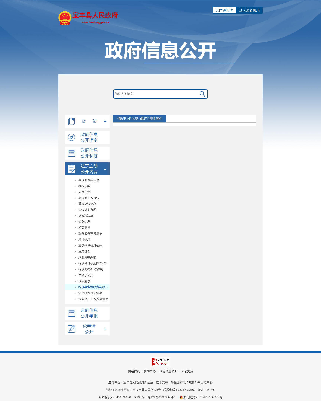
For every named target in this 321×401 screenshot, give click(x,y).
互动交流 (187, 371)
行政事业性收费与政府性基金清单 (94, 287)
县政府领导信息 (88, 180)
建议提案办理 (87, 209)
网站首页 (134, 371)
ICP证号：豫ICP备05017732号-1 (155, 397)
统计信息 (84, 239)
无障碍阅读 (224, 10)
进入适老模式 (249, 10)
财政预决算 (85, 215)
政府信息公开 (168, 371)
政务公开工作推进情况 (93, 299)
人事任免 (84, 192)
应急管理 (84, 251)
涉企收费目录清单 (90, 293)
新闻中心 (150, 371)
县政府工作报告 (88, 197)
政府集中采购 (87, 257)
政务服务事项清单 (90, 233)
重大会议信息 (87, 203)
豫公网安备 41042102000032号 (203, 397)
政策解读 (84, 281)
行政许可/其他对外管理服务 (94, 263)
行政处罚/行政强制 (90, 269)
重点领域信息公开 (90, 245)
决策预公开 (85, 275)
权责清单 (84, 227)
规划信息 (84, 221)
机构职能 (84, 186)
